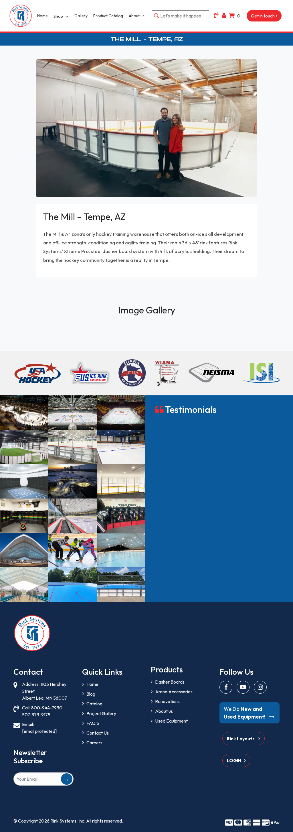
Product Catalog (108, 15)
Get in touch (263, 16)
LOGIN (234, 760)
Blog (90, 694)
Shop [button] (58, 16)
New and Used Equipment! (245, 713)
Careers (94, 742)
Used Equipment (171, 721)
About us (136, 15)
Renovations (167, 701)
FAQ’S (92, 723)
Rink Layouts (241, 738)
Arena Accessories (174, 691)
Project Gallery (101, 713)
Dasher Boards (170, 682)
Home (42, 15)
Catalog (94, 704)
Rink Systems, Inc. (67, 821)
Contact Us (97, 733)
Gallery (81, 15)
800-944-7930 (46, 708)
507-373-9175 (36, 714)
